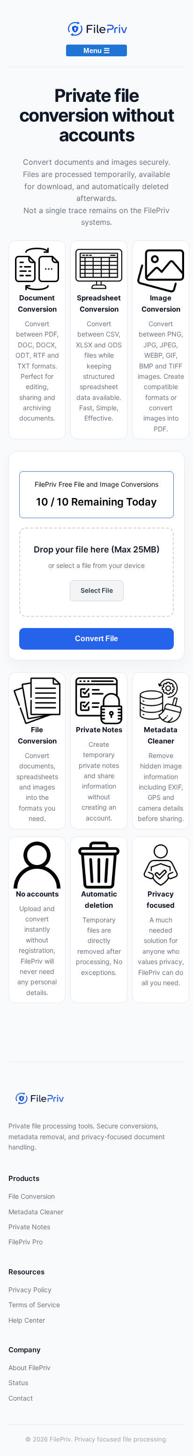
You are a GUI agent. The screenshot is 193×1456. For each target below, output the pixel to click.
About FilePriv (29, 1368)
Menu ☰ (96, 50)
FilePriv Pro (25, 1242)
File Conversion (31, 1196)
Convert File (96, 639)
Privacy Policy (30, 1290)
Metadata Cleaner (35, 1212)
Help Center (26, 1320)
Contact (20, 1398)
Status (18, 1383)
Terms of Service (34, 1305)
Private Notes (29, 1227)
